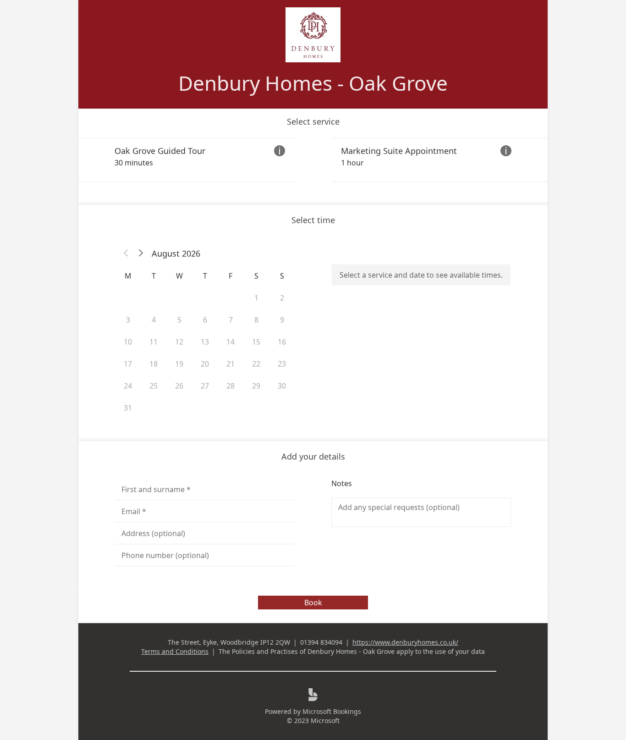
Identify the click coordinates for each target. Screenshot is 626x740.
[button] (126, 253)
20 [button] (205, 364)
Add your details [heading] (313, 456)
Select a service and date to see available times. (421, 275)
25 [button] (153, 386)
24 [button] (128, 386)
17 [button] (128, 364)
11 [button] (153, 342)
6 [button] (205, 320)
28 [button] (230, 386)
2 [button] (282, 298)
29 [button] (256, 386)
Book (313, 602)
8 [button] (256, 320)
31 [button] (128, 408)
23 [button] (282, 364)
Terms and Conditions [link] (175, 651)
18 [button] (153, 364)
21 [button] (230, 364)
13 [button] (205, 342)
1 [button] (256, 298)
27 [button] (205, 386)
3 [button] (128, 320)
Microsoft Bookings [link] (331, 711)
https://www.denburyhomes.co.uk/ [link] (405, 642)
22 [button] (256, 364)
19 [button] (179, 364)
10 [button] (128, 342)
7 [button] (231, 320)
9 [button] (282, 320)
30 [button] (282, 386)
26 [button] (179, 386)
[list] (313, 160)
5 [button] (179, 320)
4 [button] (154, 320)
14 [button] (230, 342)
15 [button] (256, 342)
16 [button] (282, 342)
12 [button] (179, 342)
